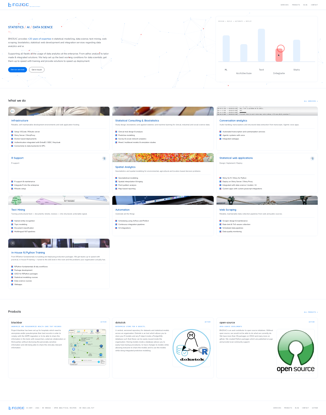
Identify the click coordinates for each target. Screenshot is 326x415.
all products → (311, 312)
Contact (314, 5)
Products (296, 5)
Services (285, 5)
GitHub (315, 408)
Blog (305, 5)
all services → (311, 101)
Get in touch (37, 70)
